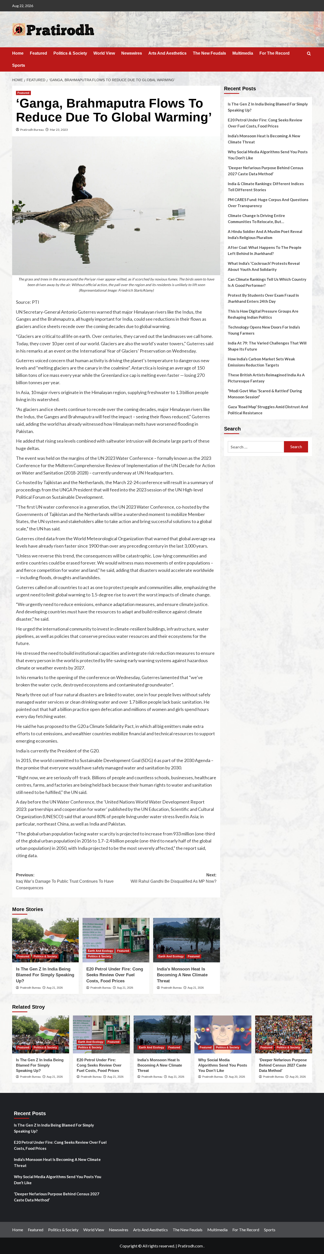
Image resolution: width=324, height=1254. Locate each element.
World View (104, 53)
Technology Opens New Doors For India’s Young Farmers (264, 330)
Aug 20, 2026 (237, 1076)
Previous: (65, 881)
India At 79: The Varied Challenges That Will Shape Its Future (267, 346)
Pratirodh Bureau (32, 130)
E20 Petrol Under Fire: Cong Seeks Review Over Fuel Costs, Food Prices (114, 975)
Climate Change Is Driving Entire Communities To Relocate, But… (256, 218)
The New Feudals (209, 53)
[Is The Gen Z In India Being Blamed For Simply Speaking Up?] (45, 940)
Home (18, 53)
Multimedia (242, 53)
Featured (38, 53)
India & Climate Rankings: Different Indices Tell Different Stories (266, 186)
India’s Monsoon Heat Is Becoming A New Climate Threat (182, 975)
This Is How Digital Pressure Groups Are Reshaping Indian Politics (263, 314)
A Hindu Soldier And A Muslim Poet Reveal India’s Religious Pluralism (265, 234)
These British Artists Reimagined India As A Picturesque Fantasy (266, 378)
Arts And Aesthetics (167, 53)
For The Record (274, 53)
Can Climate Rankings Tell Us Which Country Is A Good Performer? (267, 282)
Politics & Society (70, 53)
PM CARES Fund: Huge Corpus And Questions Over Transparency (268, 202)
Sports (18, 65)
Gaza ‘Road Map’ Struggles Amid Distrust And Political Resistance (268, 409)
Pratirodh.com (190, 1245)
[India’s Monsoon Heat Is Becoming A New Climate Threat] (186, 940)
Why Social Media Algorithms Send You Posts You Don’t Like (268, 154)
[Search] (309, 53)
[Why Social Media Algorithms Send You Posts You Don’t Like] (222, 1034)
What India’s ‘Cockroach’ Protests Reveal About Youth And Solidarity (264, 266)
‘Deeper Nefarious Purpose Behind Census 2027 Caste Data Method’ (265, 170)
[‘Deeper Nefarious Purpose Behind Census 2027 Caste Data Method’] (283, 1034)
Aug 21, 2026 (55, 987)
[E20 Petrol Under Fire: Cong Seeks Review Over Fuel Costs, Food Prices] (116, 940)
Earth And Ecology (100, 950)
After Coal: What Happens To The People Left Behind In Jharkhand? (264, 250)
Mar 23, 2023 (59, 130)
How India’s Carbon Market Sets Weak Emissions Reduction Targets (261, 362)
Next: (173, 878)
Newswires (131, 53)
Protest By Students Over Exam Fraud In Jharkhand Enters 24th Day (263, 298)
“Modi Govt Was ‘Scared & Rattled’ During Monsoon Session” (265, 393)
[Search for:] (256, 446)
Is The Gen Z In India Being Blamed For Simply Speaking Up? (45, 975)
